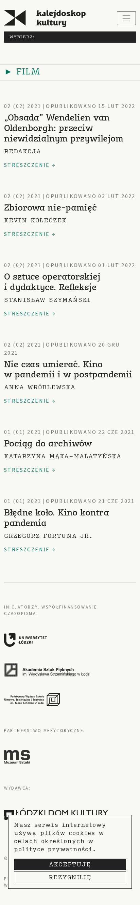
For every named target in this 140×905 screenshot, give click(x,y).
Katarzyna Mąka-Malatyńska (62, 456)
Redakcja (22, 151)
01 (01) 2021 (22, 432)
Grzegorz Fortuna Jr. (48, 535)
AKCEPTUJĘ (70, 864)
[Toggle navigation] (126, 18)
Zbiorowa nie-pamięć (50, 208)
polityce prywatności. (55, 849)
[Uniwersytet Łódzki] (67, 640)
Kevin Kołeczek (35, 220)
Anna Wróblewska (39, 387)
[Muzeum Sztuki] (17, 757)
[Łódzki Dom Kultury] (56, 814)
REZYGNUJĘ (70, 877)
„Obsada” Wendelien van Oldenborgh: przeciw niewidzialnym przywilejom (63, 129)
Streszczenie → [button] (30, 165)
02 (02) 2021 (22, 106)
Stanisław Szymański (47, 299)
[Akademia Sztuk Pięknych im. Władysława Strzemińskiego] (67, 670)
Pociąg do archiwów (48, 444)
